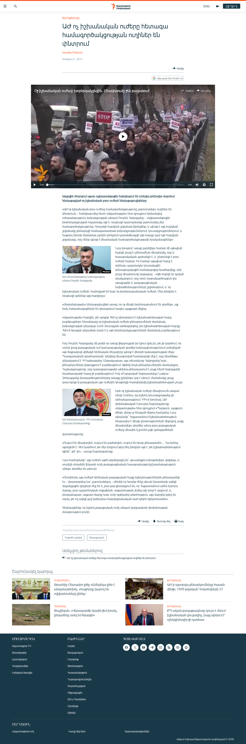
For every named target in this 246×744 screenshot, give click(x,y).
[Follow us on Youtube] (143, 647)
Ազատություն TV (21, 645)
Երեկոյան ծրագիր (22, 672)
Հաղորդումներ (20, 665)
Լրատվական (19, 659)
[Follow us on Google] (186, 647)
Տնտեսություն (75, 665)
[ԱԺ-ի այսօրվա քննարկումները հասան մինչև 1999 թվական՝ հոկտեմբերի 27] (144, 588)
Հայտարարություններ (136, 731)
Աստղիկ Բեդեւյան (72, 52)
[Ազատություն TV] (217, 6)
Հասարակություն (77, 672)
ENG (206, 6)
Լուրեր (71, 645)
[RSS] (169, 647)
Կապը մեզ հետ (76, 731)
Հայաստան (60, 606)
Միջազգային (62, 580)
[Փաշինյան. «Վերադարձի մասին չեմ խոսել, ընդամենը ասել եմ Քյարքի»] (31, 614)
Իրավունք (73, 659)
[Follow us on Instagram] (160, 647)
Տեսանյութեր (19, 652)
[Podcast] (177, 647)
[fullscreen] (211, 184)
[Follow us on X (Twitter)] (134, 647)
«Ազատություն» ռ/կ (23, 731)
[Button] (178, 68)
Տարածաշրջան (76, 685)
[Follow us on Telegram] (152, 647)
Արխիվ (71, 712)
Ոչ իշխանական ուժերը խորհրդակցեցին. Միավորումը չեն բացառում (92, 90)
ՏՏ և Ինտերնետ (77, 699)
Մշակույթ (73, 705)
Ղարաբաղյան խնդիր (79, 679)
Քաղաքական (71, 18)
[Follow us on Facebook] (126, 647)
